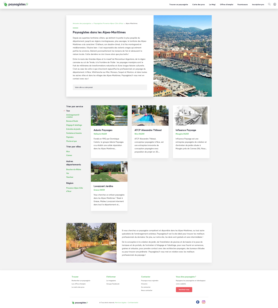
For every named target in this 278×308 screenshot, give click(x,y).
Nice (68, 151)
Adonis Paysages (103, 130)
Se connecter (146, 287)
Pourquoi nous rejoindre (149, 281)
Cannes (69, 155)
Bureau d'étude (72, 121)
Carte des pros (198, 4)
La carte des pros (78, 287)
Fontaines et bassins (74, 133)
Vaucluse (69, 177)
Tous (68, 111)
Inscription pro (258, 4)
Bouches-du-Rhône (73, 169)
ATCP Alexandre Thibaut (148, 130)
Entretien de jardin (73, 129)
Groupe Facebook (112, 284)
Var (67, 173)
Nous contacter (146, 290)
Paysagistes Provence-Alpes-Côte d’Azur (108, 23)
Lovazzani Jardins (103, 186)
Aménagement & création (72, 116)
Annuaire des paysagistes (82, 23)
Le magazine (111, 281)
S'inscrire (144, 284)
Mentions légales (120, 302)
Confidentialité (133, 302)
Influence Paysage (186, 130)
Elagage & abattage (74, 125)
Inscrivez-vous (184, 290)
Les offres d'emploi (79, 284)
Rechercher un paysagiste (81, 281)
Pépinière (70, 137)
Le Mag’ (212, 4)
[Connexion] (274, 4)
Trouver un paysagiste (178, 4)
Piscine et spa (71, 141)
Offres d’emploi (226, 4)
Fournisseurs (242, 4)
